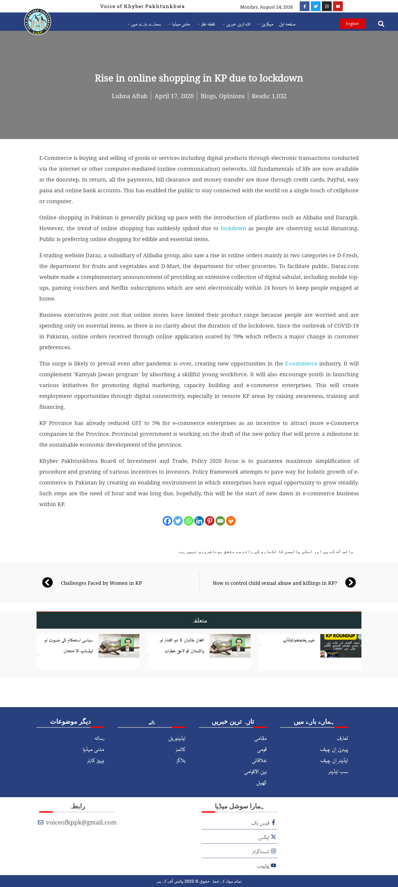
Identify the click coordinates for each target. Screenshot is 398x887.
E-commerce (301, 363)
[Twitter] (316, 6)
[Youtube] (338, 6)
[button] (381, 23)
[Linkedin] (199, 521)
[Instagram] (327, 6)
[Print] (231, 521)
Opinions (232, 96)
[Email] (220, 521)
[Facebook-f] (304, 6)
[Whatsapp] (188, 521)
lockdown (234, 228)
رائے (152, 721)
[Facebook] (167, 521)
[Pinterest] (209, 521)
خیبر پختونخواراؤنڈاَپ (299, 639)
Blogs (208, 96)
